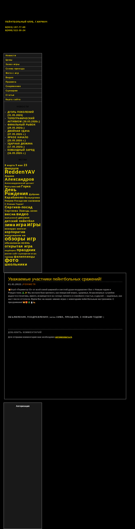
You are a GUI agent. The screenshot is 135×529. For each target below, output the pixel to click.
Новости (32, 47)
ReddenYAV (20, 172)
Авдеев (9, 176)
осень (25, 242)
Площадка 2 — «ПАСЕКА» (98, 47)
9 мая (19, 165)
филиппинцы (24, 256)
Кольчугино (32, 197)
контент (21, 229)
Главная (13, 47)
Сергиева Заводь (17, 210)
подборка (10, 250)
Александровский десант (19, 183)
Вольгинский (13, 187)
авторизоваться (63, 337)
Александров (19, 179)
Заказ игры (14, 51)
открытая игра (19, 246)
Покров (9, 201)
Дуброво (34, 194)
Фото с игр (12, 73)
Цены (126, 47)
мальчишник (13, 235)
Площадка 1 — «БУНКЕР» (61, 47)
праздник (26, 250)
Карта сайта (13, 99)
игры (34, 224)
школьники (16, 264)
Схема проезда (15, 68)
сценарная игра (27, 254)
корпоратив (15, 232)
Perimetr (29, 284)
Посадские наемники (27, 201)
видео (22, 214)
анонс (34, 211)
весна (10, 214)
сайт (15, 254)
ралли (8, 254)
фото (12, 260)
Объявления (17, 317)
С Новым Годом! (14, 204)
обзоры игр (20, 238)
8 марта (10, 165)
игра (21, 224)
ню (24, 235)
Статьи (10, 95)
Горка (26, 186)
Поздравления (37, 317)
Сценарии (12, 90)
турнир (9, 257)
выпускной (11, 218)
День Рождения (16, 191)
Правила (11, 82)
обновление (13, 243)
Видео (10, 77)
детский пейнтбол (19, 221)
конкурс (10, 228)
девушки (24, 217)
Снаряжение (13, 86)
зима (10, 224)
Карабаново (14, 197)
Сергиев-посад (19, 207)
